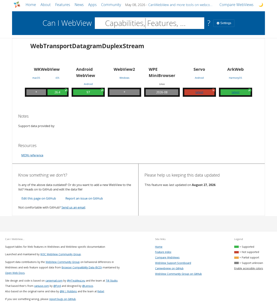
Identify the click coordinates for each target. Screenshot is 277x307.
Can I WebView (67, 23)
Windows (124, 78)
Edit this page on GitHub (38, 198)
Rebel (100, 291)
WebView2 (124, 69)
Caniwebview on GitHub (169, 268)
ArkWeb (235, 69)
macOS (36, 78)
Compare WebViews (167, 257)
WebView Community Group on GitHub (178, 274)
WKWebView (47, 69)
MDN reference (32, 155)
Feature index (163, 252)
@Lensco (87, 286)
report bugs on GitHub (62, 299)
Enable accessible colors (248, 268)
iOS (57, 78)
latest (199, 92)
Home (31, 4)
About (46, 4)
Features (62, 4)
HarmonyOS (235, 78)
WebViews (236, 4)
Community (111, 4)
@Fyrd (57, 286)
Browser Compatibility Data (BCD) (82, 267)
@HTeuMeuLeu (76, 280)
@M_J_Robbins (68, 291)
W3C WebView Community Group (60, 254)
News (79, 4)
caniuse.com (41, 286)
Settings (225, 23)
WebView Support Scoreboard (173, 263)
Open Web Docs (15, 273)
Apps (92, 4)
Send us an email (73, 207)
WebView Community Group (63, 262)
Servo (199, 69)
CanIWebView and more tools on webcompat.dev (181, 4)
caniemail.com (54, 280)
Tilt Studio (112, 280)
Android (88, 84)
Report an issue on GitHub (84, 198)
